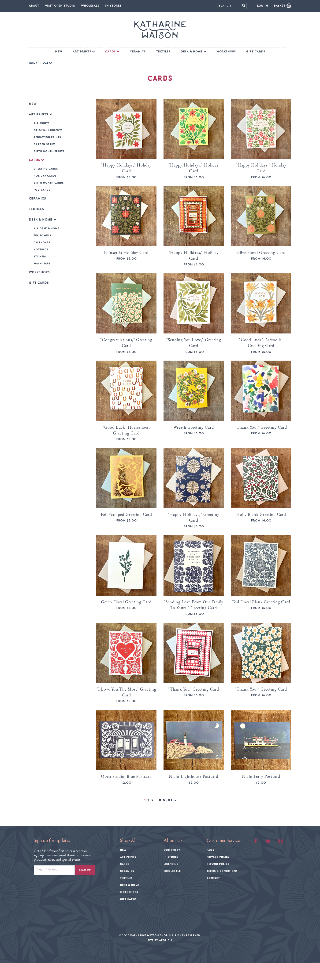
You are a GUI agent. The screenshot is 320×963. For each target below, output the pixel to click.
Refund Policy (218, 864)
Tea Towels (42, 235)
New (58, 51)
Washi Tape (41, 263)
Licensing (171, 864)
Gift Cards (255, 51)
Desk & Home (191, 51)
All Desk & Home (46, 228)
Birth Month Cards (48, 183)
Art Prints (82, 51)
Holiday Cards (44, 176)
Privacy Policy (218, 857)
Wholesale (90, 5)
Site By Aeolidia (160, 940)
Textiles (163, 51)
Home (33, 63)
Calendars (41, 242)
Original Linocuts (48, 130)
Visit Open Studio (60, 5)
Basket (280, 5)
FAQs (210, 850)
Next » (169, 800)
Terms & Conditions (222, 871)
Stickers (40, 256)
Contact (213, 878)
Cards (110, 51)
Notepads (40, 249)
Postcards (41, 190)
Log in (262, 5)
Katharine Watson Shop (148, 935)
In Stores (113, 5)
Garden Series (44, 144)
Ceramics (137, 51)
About (34, 5)
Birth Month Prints (48, 151)
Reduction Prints (47, 137)
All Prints (41, 123)
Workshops (226, 51)
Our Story (172, 850)
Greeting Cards (45, 169)
